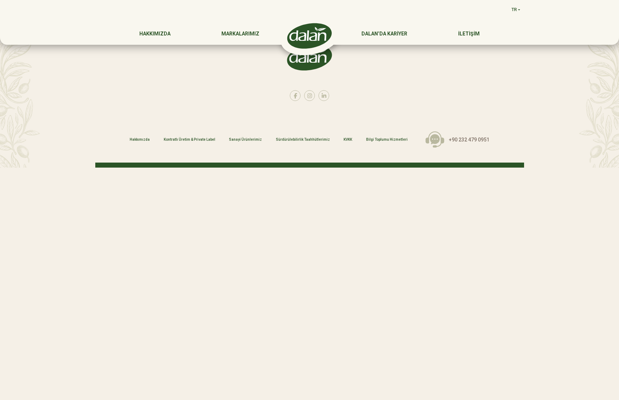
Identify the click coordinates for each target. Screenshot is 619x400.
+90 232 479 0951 (469, 139)
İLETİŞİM (469, 34)
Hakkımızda (140, 139)
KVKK (348, 139)
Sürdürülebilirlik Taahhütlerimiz (303, 139)
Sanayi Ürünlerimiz (245, 139)
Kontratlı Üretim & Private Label (189, 139)
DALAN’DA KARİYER (384, 34)
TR (514, 9)
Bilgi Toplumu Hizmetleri (387, 139)
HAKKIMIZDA (155, 34)
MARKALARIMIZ (240, 34)
